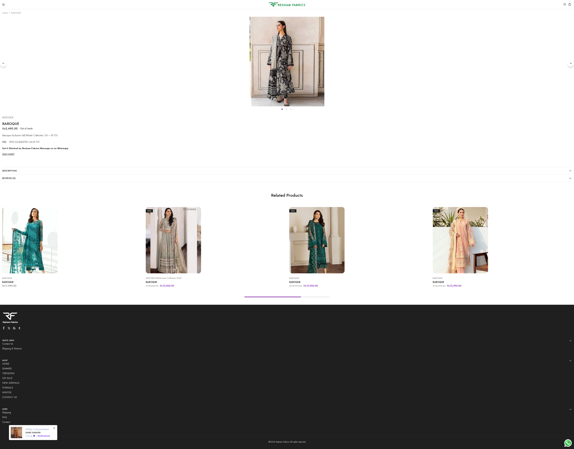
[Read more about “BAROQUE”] (137, 210)
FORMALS (7, 387)
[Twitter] (9, 329)
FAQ (4, 417)
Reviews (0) (9, 178)
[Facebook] (3, 328)
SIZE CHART (8, 154)
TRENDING (8, 373)
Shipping (6, 412)
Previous (3, 63)
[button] (280, 210)
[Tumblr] (19, 329)
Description (9, 170)
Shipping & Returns (12, 348)
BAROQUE (7, 117)
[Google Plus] (14, 329)
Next (570, 63)
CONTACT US (9, 397)
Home (5, 12)
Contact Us (7, 343)
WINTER (6, 392)
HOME (5, 364)
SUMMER (7, 368)
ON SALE (7, 378)
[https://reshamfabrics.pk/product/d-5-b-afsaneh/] (33, 432)
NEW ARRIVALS (10, 383)
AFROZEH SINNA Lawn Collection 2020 (164, 278)
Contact (6, 422)
